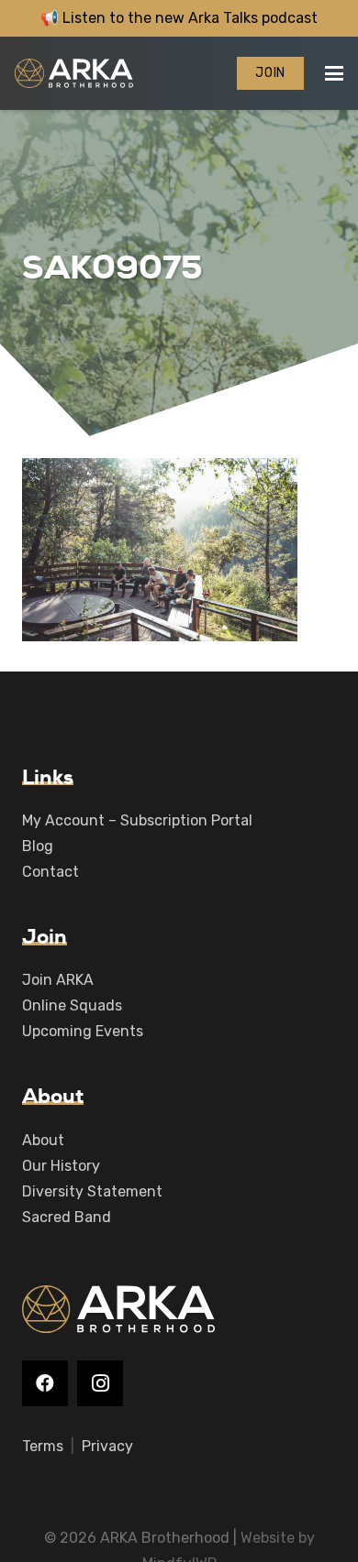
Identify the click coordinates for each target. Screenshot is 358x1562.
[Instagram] (100, 1383)
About (43, 1140)
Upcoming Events (82, 1031)
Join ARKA (58, 980)
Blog (37, 846)
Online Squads (72, 1005)
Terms (42, 1446)
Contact (50, 871)
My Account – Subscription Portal (137, 820)
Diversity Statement (92, 1191)
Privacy (107, 1446)
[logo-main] (74, 73)
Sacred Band (66, 1217)
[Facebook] (45, 1383)
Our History (61, 1165)
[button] (334, 73)
